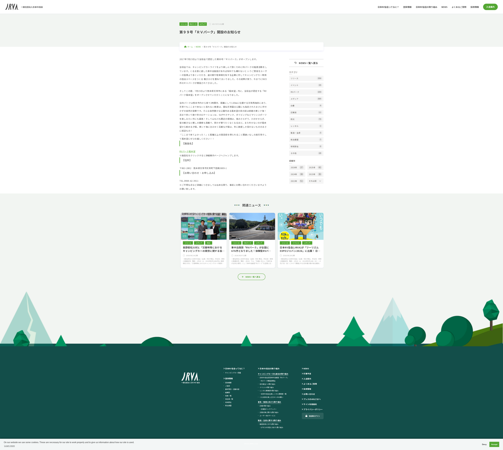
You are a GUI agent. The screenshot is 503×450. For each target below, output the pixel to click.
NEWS (444, 6)
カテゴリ (293, 72)
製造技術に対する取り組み (269, 424)
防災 (208, 243)
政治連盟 (228, 405)
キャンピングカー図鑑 (233, 373)
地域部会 (228, 402)
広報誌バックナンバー (269, 409)
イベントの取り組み (267, 387)
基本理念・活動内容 (232, 389)
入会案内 (490, 6)
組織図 (227, 392)
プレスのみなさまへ (312, 399)
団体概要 (228, 382)
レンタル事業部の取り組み (269, 390)
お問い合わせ (309, 394)
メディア (203, 24)
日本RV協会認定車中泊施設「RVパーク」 (274, 377)
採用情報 (475, 6)
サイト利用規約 (310, 404)
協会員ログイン (314, 416)
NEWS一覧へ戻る (252, 276)
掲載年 (292, 160)
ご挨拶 (227, 386)
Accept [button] (494, 444)
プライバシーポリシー (313, 409)
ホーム (190, 46)
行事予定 (307, 373)
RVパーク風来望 (187, 151)
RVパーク (193, 24)
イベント (296, 243)
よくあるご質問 (459, 6)
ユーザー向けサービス (267, 415)
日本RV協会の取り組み (426, 6)
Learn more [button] (9, 446)
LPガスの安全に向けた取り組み (272, 427)
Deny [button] (484, 444)
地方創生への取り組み (267, 384)
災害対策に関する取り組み (269, 412)
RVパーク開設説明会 (268, 381)
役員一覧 (228, 396)
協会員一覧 (229, 399)
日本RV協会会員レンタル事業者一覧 (273, 394)
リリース (184, 24)
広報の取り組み (265, 406)
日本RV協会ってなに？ (388, 6)
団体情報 (407, 6)
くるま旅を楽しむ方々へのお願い (271, 397)
